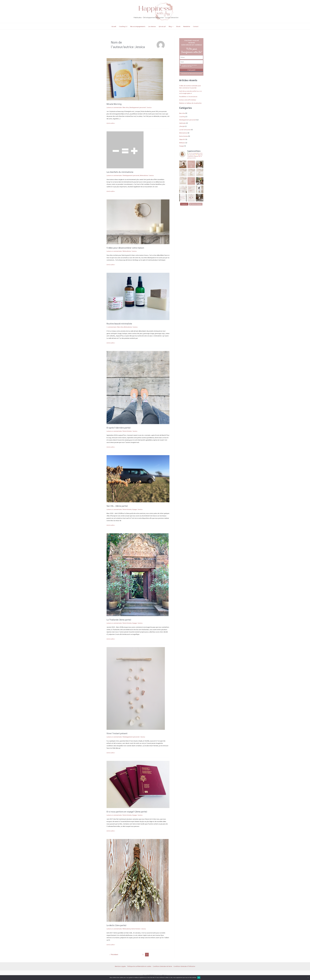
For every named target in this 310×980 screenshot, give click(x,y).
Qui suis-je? (162, 26)
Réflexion (182, 143)
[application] (172, 26)
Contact (195, 26)
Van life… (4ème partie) (117, 505)
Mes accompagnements (137, 26)
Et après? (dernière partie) (118, 427)
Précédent (113, 954)
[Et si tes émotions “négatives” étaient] (191, 181)
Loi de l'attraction (185, 129)
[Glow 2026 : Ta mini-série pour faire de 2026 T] (183, 172)
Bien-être (126, 107)
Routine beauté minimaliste (119, 323)
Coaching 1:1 (123, 26)
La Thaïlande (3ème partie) (119, 619)
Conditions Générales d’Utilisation (184, 966)
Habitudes (182, 123)
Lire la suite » (111, 123)
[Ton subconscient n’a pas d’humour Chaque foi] (183, 164)
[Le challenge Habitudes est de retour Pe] (191, 197)
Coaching (182, 116)
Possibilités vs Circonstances (188, 96)
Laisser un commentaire (114, 107)
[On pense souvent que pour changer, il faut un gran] (183, 197)
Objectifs (182, 139)
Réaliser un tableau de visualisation (190, 103)
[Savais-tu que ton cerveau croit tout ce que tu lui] (191, 164)
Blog (170, 26)
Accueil (114, 26)
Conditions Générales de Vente (162, 966)
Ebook (178, 26)
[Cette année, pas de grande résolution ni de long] (199, 164)
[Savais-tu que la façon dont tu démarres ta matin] (199, 189)
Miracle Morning (114, 103)
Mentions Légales (120, 966)
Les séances (152, 26)
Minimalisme (144, 175)
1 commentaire (111, 327)
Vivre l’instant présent (117, 733)
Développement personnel (137, 107)
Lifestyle (182, 126)
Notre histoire (127, 431)
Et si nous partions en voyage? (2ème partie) (127, 811)
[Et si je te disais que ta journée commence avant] (199, 197)
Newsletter (186, 26)
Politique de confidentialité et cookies (139, 966)
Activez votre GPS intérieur (187, 100)
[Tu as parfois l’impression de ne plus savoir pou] (183, 189)
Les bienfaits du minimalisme (120, 171)
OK (199, 977)
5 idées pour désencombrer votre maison (125, 247)
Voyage (134, 509)
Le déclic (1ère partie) (116, 925)
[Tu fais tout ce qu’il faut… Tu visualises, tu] (191, 189)
